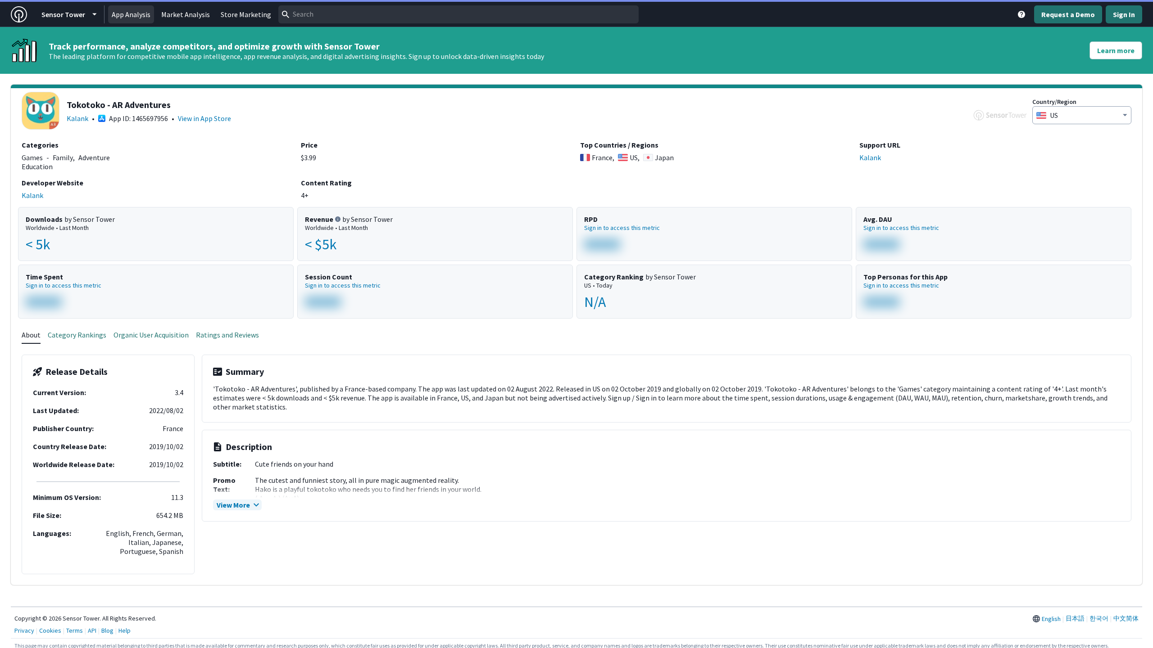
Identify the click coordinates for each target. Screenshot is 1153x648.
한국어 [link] (1098, 618)
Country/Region (1054, 102)
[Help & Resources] (1021, 14)
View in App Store (204, 118)
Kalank (77, 118)
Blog (107, 630)
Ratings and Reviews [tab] (227, 334)
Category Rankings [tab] (77, 334)
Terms (74, 630)
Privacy (24, 630)
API (92, 630)
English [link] (1051, 619)
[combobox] (458, 14)
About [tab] (31, 334)
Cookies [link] (50, 630)
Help (124, 630)
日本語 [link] (1075, 618)
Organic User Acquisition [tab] (151, 334)
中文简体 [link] (1126, 618)
